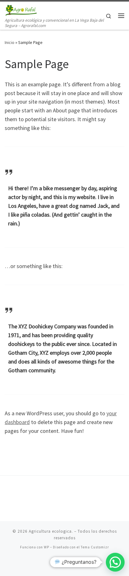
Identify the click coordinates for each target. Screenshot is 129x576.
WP (46, 547)
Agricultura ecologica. (51, 531)
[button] (115, 562)
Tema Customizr (95, 547)
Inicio (9, 42)
